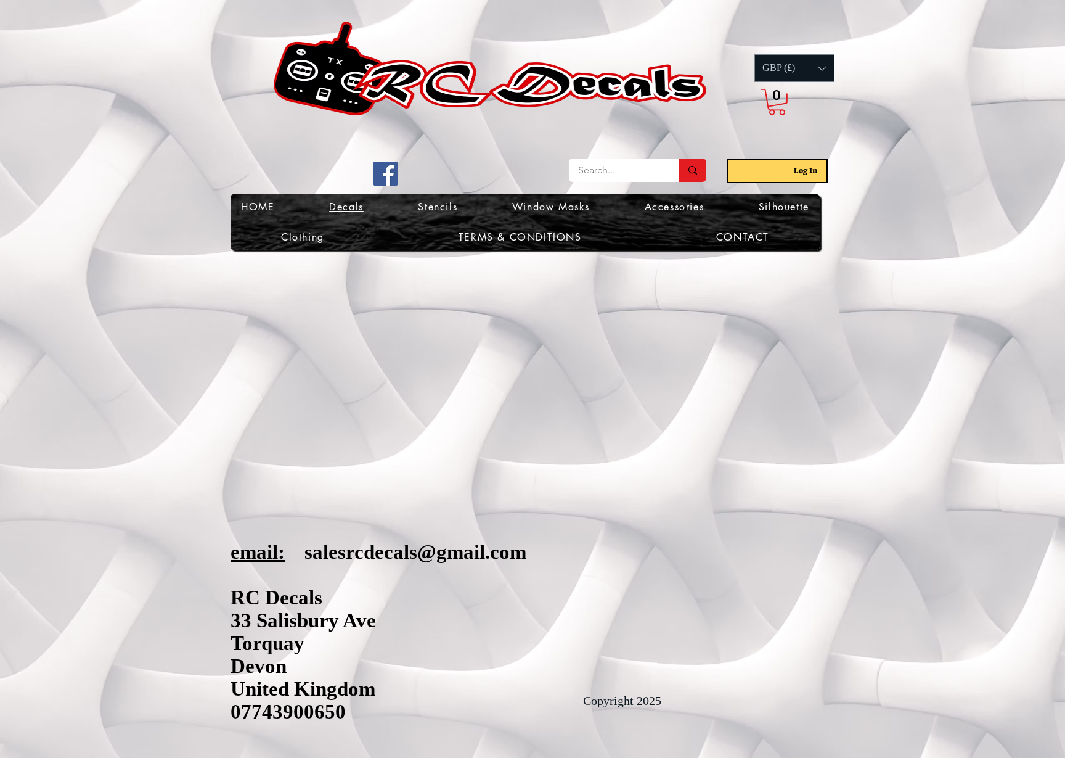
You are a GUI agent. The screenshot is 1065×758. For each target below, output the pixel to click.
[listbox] (794, 68)
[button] (794, 68)
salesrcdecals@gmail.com (415, 552)
